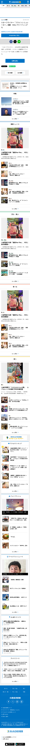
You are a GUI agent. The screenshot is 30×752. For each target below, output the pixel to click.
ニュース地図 (4, 19)
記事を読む (15, 61)
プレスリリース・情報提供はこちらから (11, 709)
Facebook (8, 701)
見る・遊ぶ (13, 5)
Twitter (13, 701)
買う (19, 5)
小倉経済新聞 (14, 2)
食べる (8, 5)
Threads (21, 701)
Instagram (17, 701)
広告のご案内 (5, 716)
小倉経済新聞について (7, 707)
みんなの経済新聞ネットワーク (15, 731)
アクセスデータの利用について (9, 712)
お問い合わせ (5, 714)
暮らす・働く (24, 5)
